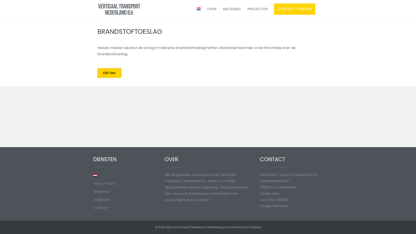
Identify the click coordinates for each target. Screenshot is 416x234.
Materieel (232, 8)
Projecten (257, 8)
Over (211, 8)
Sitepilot (256, 227)
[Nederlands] (198, 9)
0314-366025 (278, 199)
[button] (109, 73)
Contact (100, 207)
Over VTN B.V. (104, 183)
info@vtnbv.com (274, 205)
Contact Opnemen (294, 8)
